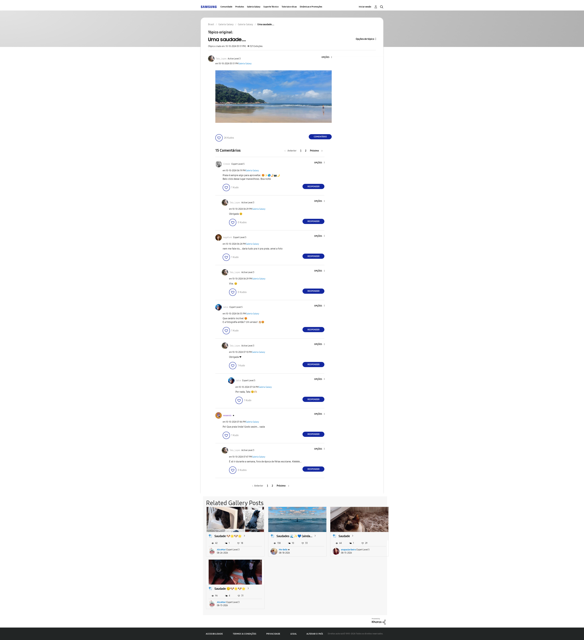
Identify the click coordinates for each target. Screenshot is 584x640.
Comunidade (226, 6)
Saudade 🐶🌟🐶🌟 (228, 536)
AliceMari (221, 549)
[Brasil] (209, 6)
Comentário (320, 136)
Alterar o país (314, 634)
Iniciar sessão (365, 6)
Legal (293, 634)
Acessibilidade (214, 634)
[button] (326, 57)
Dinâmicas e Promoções (311, 6)
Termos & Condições (244, 634)
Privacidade (273, 634)
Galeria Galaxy (253, 6)
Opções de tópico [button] (365, 39)
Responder (314, 186)
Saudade (344, 536)
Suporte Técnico (271, 6)
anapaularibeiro (348, 549)
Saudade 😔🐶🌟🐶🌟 (229, 588)
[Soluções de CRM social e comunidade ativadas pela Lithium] (379, 621)
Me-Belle (283, 549)
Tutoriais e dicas (289, 6)
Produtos (239, 6)
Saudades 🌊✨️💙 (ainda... (294, 536)
